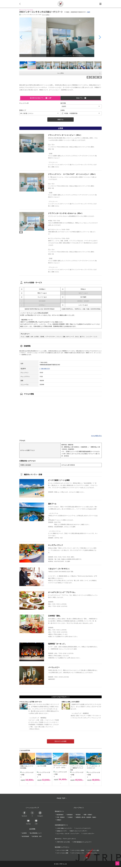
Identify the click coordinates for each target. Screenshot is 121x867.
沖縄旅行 (59, 820)
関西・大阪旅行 (88, 814)
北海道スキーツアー (62, 831)
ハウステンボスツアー (88, 833)
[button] (21, 37)
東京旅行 (78, 814)
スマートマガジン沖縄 (62, 850)
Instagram (40, 816)
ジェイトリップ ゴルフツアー (83, 828)
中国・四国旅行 (61, 817)
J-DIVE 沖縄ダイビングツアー (64, 828)
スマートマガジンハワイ (78, 853)
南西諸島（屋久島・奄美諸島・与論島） (86, 817)
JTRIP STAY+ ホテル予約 (63, 842)
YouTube (28, 823)
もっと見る (60, 73)
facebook (24, 816)
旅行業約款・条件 (37, 836)
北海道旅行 (70, 814)
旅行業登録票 (25, 836)
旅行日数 (63, 103)
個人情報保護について (36, 833)
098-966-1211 (45, 368)
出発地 (62, 110)
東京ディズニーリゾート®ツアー (78, 831)
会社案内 (24, 833)
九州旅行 (70, 817)
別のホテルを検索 (60, 741)
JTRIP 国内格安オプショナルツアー (82, 842)
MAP (88, 12)
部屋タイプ (22, 110)
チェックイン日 (24, 103)
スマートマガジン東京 (93, 850)
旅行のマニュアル (92, 853)
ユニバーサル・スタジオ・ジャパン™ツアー (68, 833)
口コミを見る (45, 14)
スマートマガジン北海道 (78, 850)
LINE (36, 823)
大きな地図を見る (96, 436)
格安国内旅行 (60, 814)
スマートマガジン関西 (62, 853)
